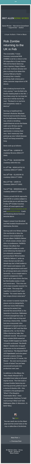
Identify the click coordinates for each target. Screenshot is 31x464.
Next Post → (15, 438)
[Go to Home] (15, 18)
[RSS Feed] (25, 7)
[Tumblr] (17, 7)
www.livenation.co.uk (18, 209)
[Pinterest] (14, 7)
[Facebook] (9, 7)
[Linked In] (11, 7)
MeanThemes (14, 453)
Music (25, 34)
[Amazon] (22, 7)
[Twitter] (6, 7)
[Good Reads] (19, 7)
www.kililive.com (13, 211)
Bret (13, 34)
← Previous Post (15, 441)
